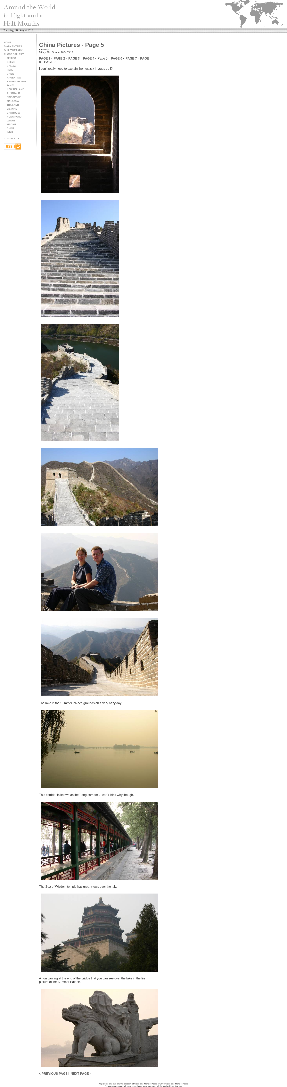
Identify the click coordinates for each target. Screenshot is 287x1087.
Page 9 (49, 62)
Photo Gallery (14, 54)
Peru (10, 70)
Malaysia (13, 101)
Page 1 (44, 58)
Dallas (11, 66)
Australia (13, 93)
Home (7, 42)
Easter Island (16, 81)
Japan (11, 120)
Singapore (14, 97)
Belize (11, 62)
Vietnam (12, 109)
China (10, 128)
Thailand (13, 105)
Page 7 (131, 58)
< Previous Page (53, 1073)
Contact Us (11, 138)
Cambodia (13, 112)
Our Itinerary (13, 50)
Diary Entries (13, 46)
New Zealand (15, 89)
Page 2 (59, 58)
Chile (10, 73)
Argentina (14, 77)
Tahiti (10, 85)
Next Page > (81, 1073)
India (10, 132)
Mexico (11, 58)
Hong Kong (14, 116)
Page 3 (74, 58)
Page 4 (88, 58)
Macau (11, 124)
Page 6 (116, 58)
